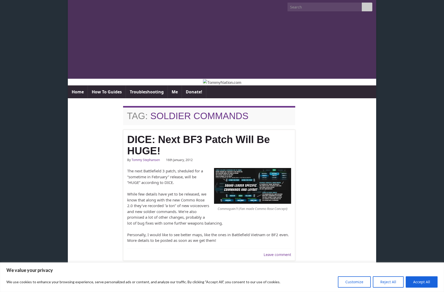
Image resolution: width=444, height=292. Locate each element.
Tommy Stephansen (146, 160)
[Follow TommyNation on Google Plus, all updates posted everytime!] (93, 5)
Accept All (421, 281)
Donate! (194, 92)
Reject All (388, 281)
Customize (354, 281)
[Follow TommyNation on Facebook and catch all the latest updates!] (102, 5)
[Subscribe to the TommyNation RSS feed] (74, 5)
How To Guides (107, 92)
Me (175, 92)
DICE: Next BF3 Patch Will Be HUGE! (198, 145)
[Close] (439, 267)
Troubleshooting (147, 92)
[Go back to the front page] (222, 82)
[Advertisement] (222, 47)
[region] (222, 277)
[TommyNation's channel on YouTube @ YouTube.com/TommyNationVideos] (82, 5)
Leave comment (277, 254)
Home (78, 92)
